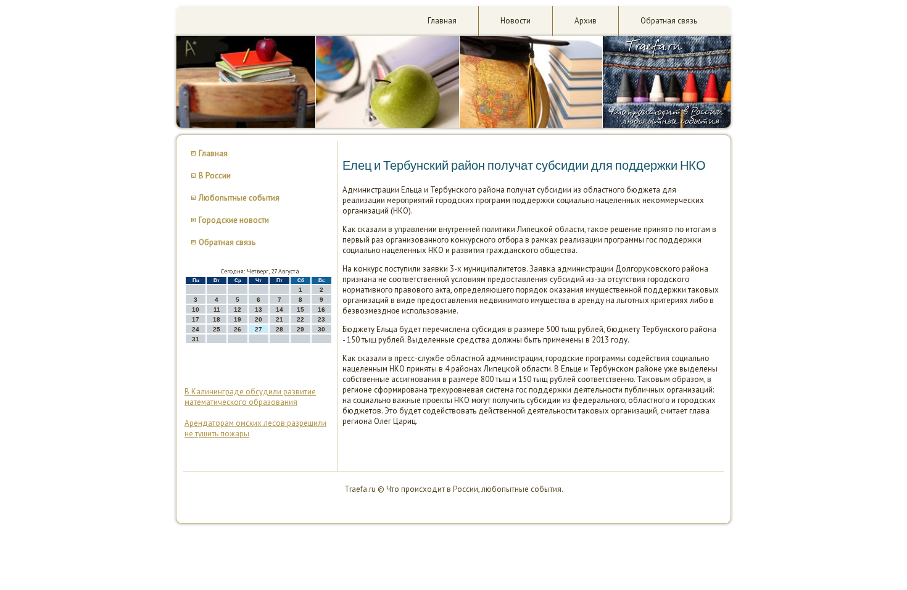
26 (237, 329)
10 (195, 309)
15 (300, 309)
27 (258, 329)
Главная (442, 20)
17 (195, 319)
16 (321, 309)
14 (279, 309)
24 (195, 329)
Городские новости (234, 220)
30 (321, 329)
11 (216, 309)
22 (300, 319)
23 (321, 319)
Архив (585, 20)
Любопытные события (239, 198)
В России (215, 175)
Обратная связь (668, 20)
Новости (515, 20)
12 (237, 309)
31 (195, 339)
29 (300, 329)
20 (258, 319)
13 (258, 309)
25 (216, 329)
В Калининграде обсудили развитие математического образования (250, 396)
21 (279, 319)
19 (237, 319)
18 (216, 319)
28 (279, 329)
